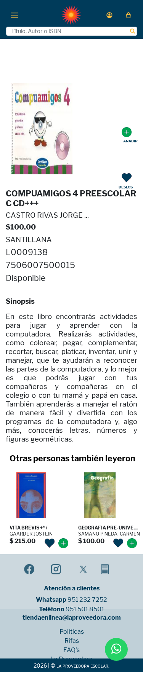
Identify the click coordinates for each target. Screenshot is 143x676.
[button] (109, 15)
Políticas (71, 632)
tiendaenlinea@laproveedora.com (71, 618)
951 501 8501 (85, 609)
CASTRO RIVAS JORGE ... (47, 215)
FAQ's (71, 650)
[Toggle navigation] (14, 15)
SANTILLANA (29, 239)
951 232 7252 (87, 600)
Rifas (71, 641)
